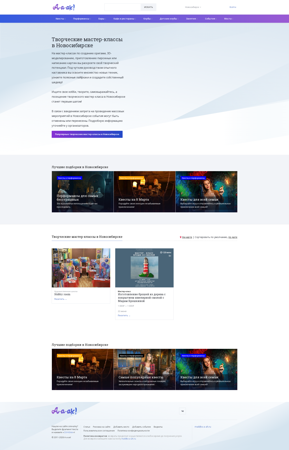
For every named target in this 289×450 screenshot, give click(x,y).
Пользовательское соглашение (99, 430)
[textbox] (123, 5)
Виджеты (158, 426)
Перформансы (81, 18)
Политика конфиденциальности (134, 430)
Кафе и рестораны (124, 18)
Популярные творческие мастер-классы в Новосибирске (87, 134)
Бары (102, 18)
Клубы (147, 18)
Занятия (191, 18)
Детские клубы (168, 18)
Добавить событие (141, 426)
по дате (232, 237)
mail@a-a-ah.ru (128, 438)
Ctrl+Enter (68, 432)
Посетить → (60, 299)
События (210, 18)
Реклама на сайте (101, 426)
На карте (187, 237)
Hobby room (62, 294)
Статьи (86, 426)
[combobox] (123, 7)
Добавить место (121, 426)
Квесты (60, 18)
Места (228, 18)
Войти (233, 7)
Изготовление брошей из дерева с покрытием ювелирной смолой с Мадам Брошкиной (142, 297)
